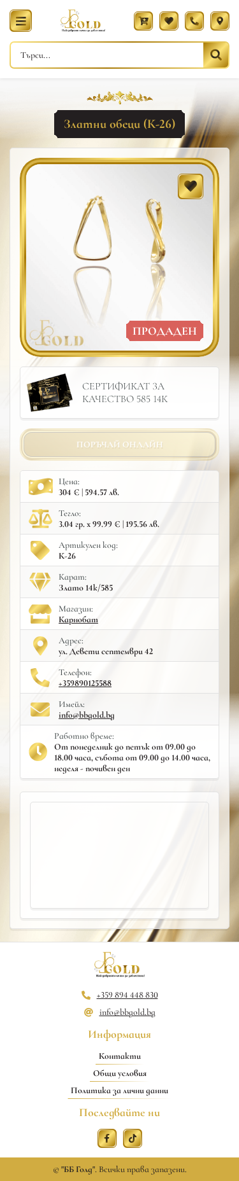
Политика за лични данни (119, 1090)
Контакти (120, 1056)
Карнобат (78, 619)
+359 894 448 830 (127, 994)
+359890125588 (85, 683)
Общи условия (120, 1073)
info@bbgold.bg (87, 714)
